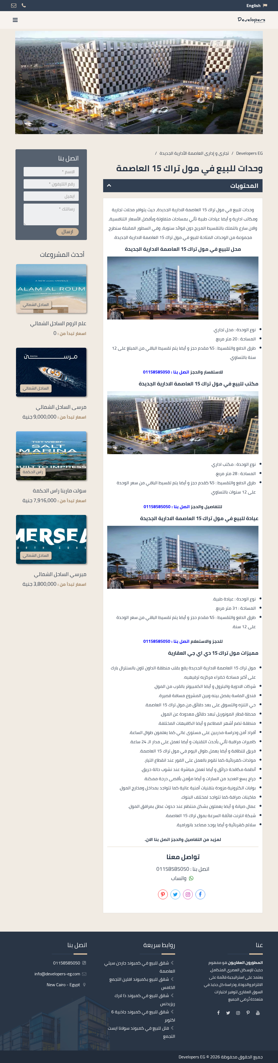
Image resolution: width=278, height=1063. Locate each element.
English (254, 5)
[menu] (15, 19)
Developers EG (192, 1057)
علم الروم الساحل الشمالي (58, 323)
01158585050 (67, 963)
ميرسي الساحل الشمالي (60, 574)
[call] (274, 551)
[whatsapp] (274, 563)
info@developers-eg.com (57, 974)
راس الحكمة (33, 471)
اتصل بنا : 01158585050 (166, 372)
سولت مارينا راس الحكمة (59, 490)
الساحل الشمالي (36, 304)
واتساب (179, 878)
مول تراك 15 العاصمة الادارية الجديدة (166, 249)
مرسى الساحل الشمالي (61, 407)
